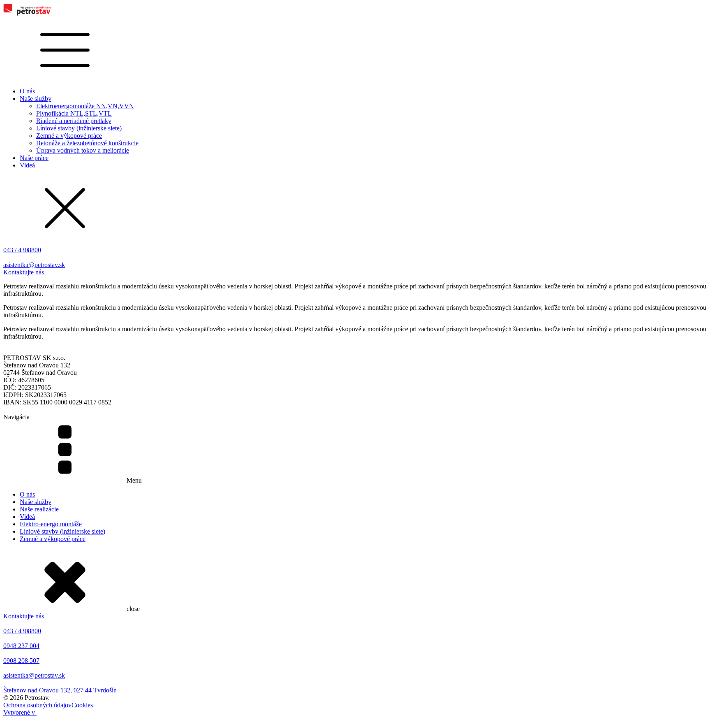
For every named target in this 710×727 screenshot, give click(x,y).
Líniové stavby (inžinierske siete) (79, 128)
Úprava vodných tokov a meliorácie (82, 150)
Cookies (82, 704)
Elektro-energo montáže (51, 523)
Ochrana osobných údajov (37, 704)
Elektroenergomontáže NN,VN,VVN (85, 105)
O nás (27, 91)
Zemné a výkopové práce (69, 135)
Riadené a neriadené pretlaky (73, 120)
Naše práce (34, 157)
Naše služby (35, 98)
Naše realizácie (39, 509)
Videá (27, 165)
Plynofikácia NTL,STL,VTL (74, 113)
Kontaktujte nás (23, 272)
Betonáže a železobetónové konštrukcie (87, 142)
